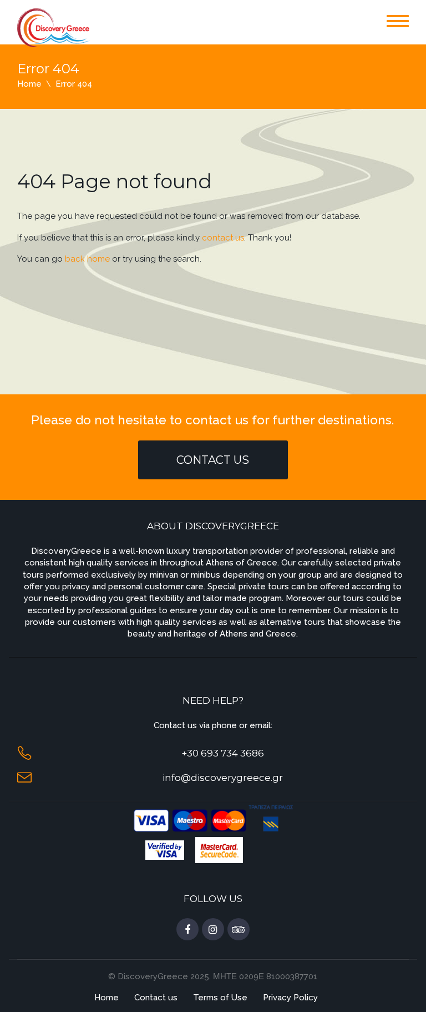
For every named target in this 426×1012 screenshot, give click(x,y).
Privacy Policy (290, 998)
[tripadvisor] (238, 929)
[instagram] (213, 929)
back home (87, 259)
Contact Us (212, 460)
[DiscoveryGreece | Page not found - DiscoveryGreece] (53, 27)
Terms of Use (220, 998)
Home (29, 84)
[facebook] (187, 929)
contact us (223, 238)
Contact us (156, 998)
